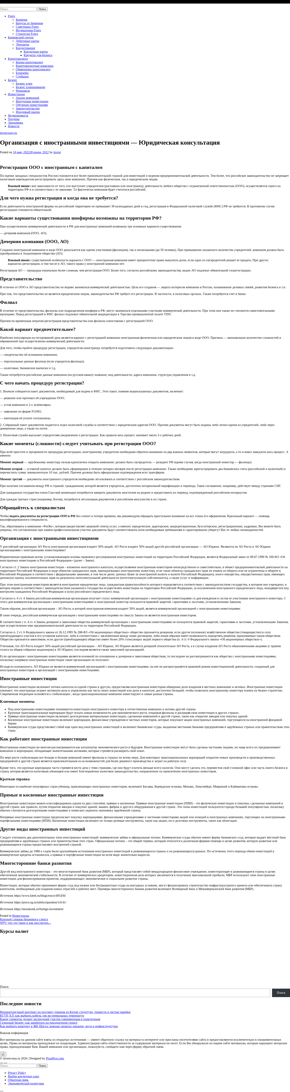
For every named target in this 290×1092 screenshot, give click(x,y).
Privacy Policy (17, 1072)
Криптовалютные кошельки (34, 65)
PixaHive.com (55, 1058)
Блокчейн (22, 73)
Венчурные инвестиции (32, 101)
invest (57, 152)
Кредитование (25, 48)
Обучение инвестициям (32, 105)
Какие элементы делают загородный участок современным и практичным (50, 1019)
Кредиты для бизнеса (38, 55)
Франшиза (23, 90)
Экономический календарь (26, 1083)
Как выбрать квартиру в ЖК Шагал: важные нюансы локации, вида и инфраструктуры (59, 1026)
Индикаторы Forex (28, 30)
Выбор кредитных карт (23, 1076)
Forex (11, 16)
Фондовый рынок (28, 112)
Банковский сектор (21, 37)
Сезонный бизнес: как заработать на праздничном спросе (38, 1022)
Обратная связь (18, 1080)
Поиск (4, 986)
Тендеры (14, 119)
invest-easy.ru (8, 5)
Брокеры (21, 19)
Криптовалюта (18, 58)
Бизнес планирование (30, 87)
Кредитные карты (36, 51)
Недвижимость (18, 115)
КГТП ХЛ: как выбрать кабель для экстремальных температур (42, 1015)
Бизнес (12, 80)
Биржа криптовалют (29, 62)
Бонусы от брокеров (29, 23)
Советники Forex (27, 26)
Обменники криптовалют (33, 69)
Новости (14, 126)
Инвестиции (16, 94)
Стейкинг (22, 76)
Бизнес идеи (24, 83)
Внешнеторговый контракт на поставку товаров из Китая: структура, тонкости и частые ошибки (65, 1012)
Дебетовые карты (27, 41)
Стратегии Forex (27, 34)
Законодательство (28, 108)
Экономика (15, 122)
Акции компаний (27, 97)
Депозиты (22, 44)
